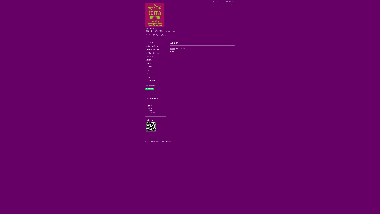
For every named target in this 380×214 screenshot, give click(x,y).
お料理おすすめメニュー (153, 53)
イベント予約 (150, 77)
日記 (147, 74)
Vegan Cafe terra (154, 141)
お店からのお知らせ (152, 46)
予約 (147, 70)
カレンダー (149, 56)
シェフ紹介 (149, 67)
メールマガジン (150, 80)
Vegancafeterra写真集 (152, 49)
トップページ (150, 42)
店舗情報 (149, 60)
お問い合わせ (150, 63)
